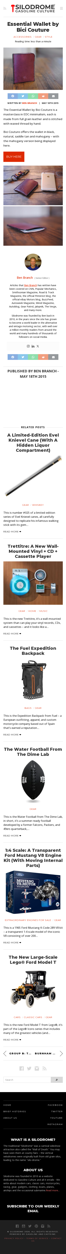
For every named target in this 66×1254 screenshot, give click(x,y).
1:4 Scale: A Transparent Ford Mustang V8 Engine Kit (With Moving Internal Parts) (33, 858)
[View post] (33, 477)
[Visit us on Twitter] (29, 1226)
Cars (17, 1017)
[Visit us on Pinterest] (36, 1226)
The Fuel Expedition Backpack (33, 651)
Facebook (55, 1105)
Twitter (57, 1111)
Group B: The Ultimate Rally (20, 1053)
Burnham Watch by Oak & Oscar (49, 1053)
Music (43, 611)
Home (32, 611)
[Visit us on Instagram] (37, 1068)
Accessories (23, 36)
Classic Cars (33, 1017)
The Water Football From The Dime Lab (33, 752)
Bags (28, 708)
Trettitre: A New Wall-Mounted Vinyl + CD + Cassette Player (33, 551)
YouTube (56, 1118)
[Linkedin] (33, 346)
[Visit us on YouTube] (23, 1226)
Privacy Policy (14, 1238)
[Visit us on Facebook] (21, 1068)
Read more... (53, 1190)
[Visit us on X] (29, 1068)
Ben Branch (29, 103)
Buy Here (13, 156)
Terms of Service (37, 1238)
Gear (38, 36)
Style (48, 36)
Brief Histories (14, 1111)
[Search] (57, 1080)
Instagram (55, 1124)
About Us (10, 1118)
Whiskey (38, 505)
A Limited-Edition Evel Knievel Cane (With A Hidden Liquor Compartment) (33, 443)
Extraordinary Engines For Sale (28, 920)
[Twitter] (37, 346)
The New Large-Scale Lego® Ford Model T (33, 960)
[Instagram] (28, 346)
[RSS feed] (4, 8)
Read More (11, 531)
